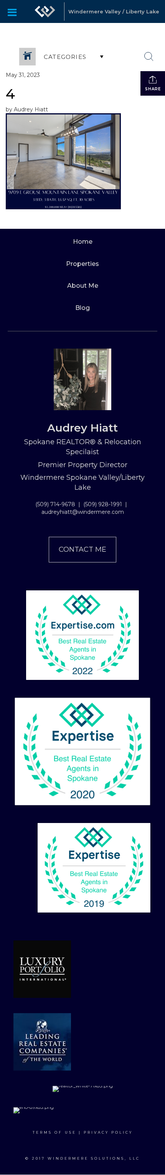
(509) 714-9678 (55, 504)
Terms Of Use (54, 1132)
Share (153, 88)
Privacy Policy (108, 1132)
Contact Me (82, 549)
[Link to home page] (45, 11)
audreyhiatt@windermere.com (82, 511)
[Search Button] (149, 56)
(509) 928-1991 (102, 504)
